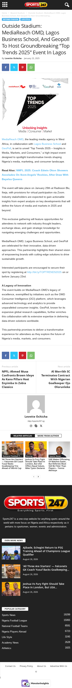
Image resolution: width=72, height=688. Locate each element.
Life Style (26, 19)
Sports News (55, 456)
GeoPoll (6, 148)
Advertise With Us (58, 666)
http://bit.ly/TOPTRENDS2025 (44, 272)
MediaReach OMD (12, 139)
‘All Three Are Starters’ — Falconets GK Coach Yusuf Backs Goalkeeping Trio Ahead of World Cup (12, 463)
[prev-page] (34, 476)
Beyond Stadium (18, 13)
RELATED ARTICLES (22, 435)
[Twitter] (14, 67)
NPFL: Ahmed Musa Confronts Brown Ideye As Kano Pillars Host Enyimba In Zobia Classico (18, 379)
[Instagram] (31, 426)
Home (4, 13)
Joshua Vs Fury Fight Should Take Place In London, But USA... (43, 585)
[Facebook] (5, 67)
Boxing (29, 456)
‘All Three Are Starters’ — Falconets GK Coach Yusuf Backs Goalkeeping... (46, 567)
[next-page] (38, 476)
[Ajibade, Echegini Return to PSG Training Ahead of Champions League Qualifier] (11, 553)
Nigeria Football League (14, 620)
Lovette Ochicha (13, 58)
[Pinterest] (22, 67)
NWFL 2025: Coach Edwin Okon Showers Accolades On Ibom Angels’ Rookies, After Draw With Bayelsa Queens (35, 175)
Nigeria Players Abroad (14, 631)
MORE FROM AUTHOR (48, 435)
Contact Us (10, 666)
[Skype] (36, 426)
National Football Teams (13, 456)
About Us (41, 666)
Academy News (10, 642)
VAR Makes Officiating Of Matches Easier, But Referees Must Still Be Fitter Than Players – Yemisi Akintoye (59, 465)
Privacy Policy (26, 666)
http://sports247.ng (36, 421)
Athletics (6, 648)
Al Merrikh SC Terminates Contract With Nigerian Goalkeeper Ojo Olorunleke (55, 379)
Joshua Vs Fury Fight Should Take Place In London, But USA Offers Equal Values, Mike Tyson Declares (35, 463)
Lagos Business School (47, 143)
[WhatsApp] (31, 67)
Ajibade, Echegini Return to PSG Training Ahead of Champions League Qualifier (46, 551)
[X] (41, 426)
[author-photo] (36, 404)
